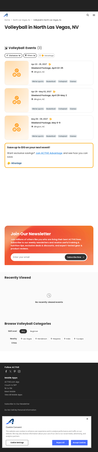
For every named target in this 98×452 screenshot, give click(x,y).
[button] (30, 55)
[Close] (87, 419)
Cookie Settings (17, 442)
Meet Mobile (10, 391)
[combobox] (13, 55)
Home (7, 20)
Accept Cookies (79, 442)
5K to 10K (8, 388)
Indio (68, 338)
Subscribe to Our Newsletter (17, 404)
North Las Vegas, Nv (21, 20)
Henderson (42, 338)
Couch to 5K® (11, 385)
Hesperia (56, 338)
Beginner (34, 331)
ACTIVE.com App (12, 382)
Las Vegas (27, 338)
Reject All (60, 442)
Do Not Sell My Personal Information (20, 410)
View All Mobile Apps (13, 394)
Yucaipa (79, 338)
